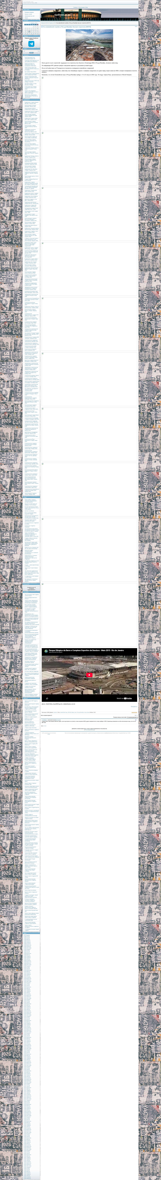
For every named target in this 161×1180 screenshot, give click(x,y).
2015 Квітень (27, 1055)
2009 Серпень (27, 960)
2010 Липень (27, 975)
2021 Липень (27, 1160)
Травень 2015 (34, 23)
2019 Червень (27, 1125)
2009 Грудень (27, 966)
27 (29, 33)
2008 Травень (27, 940)
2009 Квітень (27, 954)
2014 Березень (27, 1037)
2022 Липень (27, 1175)
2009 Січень (27, 950)
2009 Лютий (27, 952)
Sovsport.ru (134, 706)
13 (29, 29)
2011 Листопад (27, 998)
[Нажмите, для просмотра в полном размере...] (89, 60)
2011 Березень (27, 987)
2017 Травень (27, 1090)
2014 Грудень (27, 1049)
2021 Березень (27, 1154)
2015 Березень (27, 1054)
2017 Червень (27, 1091)
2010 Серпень (27, 977)
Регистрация (82, 7)
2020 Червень (27, 1142)
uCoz (49, 734)
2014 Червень (27, 1041)
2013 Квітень (27, 1021)
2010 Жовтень (27, 980)
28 (31, 33)
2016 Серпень (27, 1077)
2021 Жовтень (27, 1164)
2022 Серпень (27, 1177)
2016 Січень (27, 1068)
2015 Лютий (27, 1052)
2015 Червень (27, 1058)
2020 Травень (27, 1140)
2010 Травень (27, 973)
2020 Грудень (27, 1150)
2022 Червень (27, 1174)
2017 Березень (27, 1087)
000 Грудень (27, 935)
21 (31, 31)
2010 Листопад (27, 981)
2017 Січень (27, 1084)
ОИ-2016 (69, 712)
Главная (75, 7)
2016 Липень (27, 1076)
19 (27, 31)
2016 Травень (27, 1073)
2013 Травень (27, 1023)
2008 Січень (27, 936)
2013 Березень (27, 1020)
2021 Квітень (27, 1156)
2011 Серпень (27, 994)
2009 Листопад (27, 964)
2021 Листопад (27, 1165)
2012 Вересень (27, 1012)
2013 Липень (27, 1026)
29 (33, 33)
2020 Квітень (27, 1139)
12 (27, 29)
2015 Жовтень (27, 1063)
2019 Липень (27, 1126)
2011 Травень (27, 989)
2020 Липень (27, 1143)
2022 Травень (27, 1172)
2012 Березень (27, 1003)
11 (25, 29)
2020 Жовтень (27, 1147)
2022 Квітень (27, 1171)
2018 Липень (27, 1110)
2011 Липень (27, 992)
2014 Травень (27, 1040)
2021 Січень (27, 1151)
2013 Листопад (27, 1031)
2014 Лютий (27, 1035)
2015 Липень (27, 1059)
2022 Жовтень (27, 1178)
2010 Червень (27, 974)
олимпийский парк (63, 712)
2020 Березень (27, 1137)
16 (35, 29)
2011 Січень (27, 984)
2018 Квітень (27, 1105)
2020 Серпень (27, 1144)
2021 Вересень (27, 1163)
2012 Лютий (27, 1002)
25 (25, 33)
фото (76, 712)
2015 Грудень (27, 1066)
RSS (36, 2)
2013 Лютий (27, 1019)
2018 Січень (27, 1101)
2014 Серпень (27, 1044)
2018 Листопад (27, 1115)
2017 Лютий (27, 1086)
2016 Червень (27, 1075)
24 (37, 31)
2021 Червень (27, 1158)
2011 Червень (27, 991)
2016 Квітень (27, 1072)
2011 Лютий (27, 985)
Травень (51, 22)
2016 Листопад (27, 1082)
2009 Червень (27, 957)
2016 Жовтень (27, 1080)
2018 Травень (27, 1107)
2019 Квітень (27, 1122)
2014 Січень (27, 1034)
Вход (93, 729)
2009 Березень (27, 953)
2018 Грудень (27, 1116)
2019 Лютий (27, 1119)
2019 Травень (27, 1123)
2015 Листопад (27, 1065)
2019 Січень (27, 1118)
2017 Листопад (27, 1098)
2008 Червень (27, 942)
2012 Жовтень (27, 1013)
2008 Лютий (27, 938)
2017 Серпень (27, 1094)
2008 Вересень (27, 945)
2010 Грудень (27, 982)
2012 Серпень (27, 1010)
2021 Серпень (27, 1161)
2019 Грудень (27, 1133)
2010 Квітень (27, 971)
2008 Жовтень (27, 946)
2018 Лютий (27, 1103)
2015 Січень (27, 1051)
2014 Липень (27, 1042)
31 (37, 33)
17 (37, 29)
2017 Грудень (27, 1100)
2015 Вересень (27, 1062)
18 (25, 31)
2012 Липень (27, 1009)
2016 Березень (27, 1070)
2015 (47, 22)
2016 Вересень (27, 1079)
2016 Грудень (27, 1083)
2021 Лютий (27, 1153)
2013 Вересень (27, 1028)
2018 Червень (27, 1108)
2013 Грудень (27, 1033)
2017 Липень (27, 1093)
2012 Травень (27, 1006)
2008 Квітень (27, 939)
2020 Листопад (27, 1149)
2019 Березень (27, 1121)
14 (31, 29)
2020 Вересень (27, 1146)
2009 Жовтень (27, 963)
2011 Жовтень (27, 996)
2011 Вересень (27, 995)
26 (27, 33)
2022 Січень (27, 1168)
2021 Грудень (27, 1167)
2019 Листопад (27, 1132)
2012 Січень (27, 1001)
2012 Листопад (27, 1014)
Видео (73, 712)
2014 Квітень (27, 1038)
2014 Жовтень (27, 1047)
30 (35, 33)
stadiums (55, 712)
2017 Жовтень (27, 1097)
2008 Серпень (27, 943)
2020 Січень (27, 1135)
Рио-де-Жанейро (80, 712)
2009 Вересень (27, 961)
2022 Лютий (27, 1170)
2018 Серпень (27, 1111)
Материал (57, 720)
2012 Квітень (27, 1005)
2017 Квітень (27, 1089)
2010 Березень (27, 970)
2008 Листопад (27, 947)
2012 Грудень (27, 1016)
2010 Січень (27, 967)
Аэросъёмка (86, 712)
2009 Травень (27, 956)
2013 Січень (27, 1017)
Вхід (87, 7)
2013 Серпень (27, 1027)
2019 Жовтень (27, 1130)
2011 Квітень (27, 988)
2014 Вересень (27, 1045)
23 (35, 31)
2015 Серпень (27, 1061)
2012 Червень (27, 1007)
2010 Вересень (27, 978)
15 (33, 29)
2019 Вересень (27, 1129)
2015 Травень (27, 1056)
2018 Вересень (27, 1112)
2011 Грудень (27, 999)
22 (33, 31)
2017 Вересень (27, 1096)
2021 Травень (27, 1157)
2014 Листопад (27, 1048)
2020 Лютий (27, 1136)
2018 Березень (27, 1104)
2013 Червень (27, 1024)
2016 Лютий (27, 1069)
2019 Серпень (27, 1128)
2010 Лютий (27, 968)
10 (37, 28)
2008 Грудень (27, 949)
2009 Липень (27, 959)
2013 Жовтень (27, 1030)
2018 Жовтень (27, 1114)
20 (29, 31)
